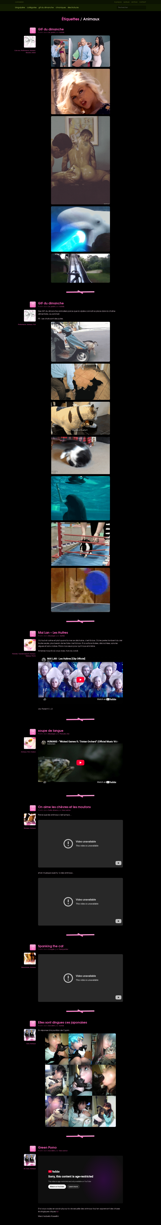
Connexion (19, 2)
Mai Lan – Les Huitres (53, 632)
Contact (142, 2)
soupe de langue (50, 730)
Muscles (28, 52)
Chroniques (61, 7)
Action (34, 52)
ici (57, 1211)
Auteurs (126, 2)
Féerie (34, 656)
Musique (51, 635)
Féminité (15, 654)
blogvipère (20, 7)
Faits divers (53, 810)
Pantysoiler (63, 949)
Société (51, 1025)
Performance (25, 50)
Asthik (61, 32)
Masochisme (25, 967)
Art (24, 1169)
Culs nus (17, 50)
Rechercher (145, 7)
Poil (34, 324)
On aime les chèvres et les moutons (64, 806)
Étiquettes (70, 19)
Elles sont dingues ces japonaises (62, 1022)
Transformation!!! (23, 654)
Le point (51, 32)
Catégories (32, 7)
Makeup (28, 656)
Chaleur (33, 752)
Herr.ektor (66, 810)
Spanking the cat (50, 945)
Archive (134, 2)
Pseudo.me (64, 733)
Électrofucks (73, 7)
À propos (118, 2)
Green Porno (47, 1147)
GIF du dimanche (46, 7)
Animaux (32, 50)
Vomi (27, 1043)
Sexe (27, 1169)
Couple (51, 949)
